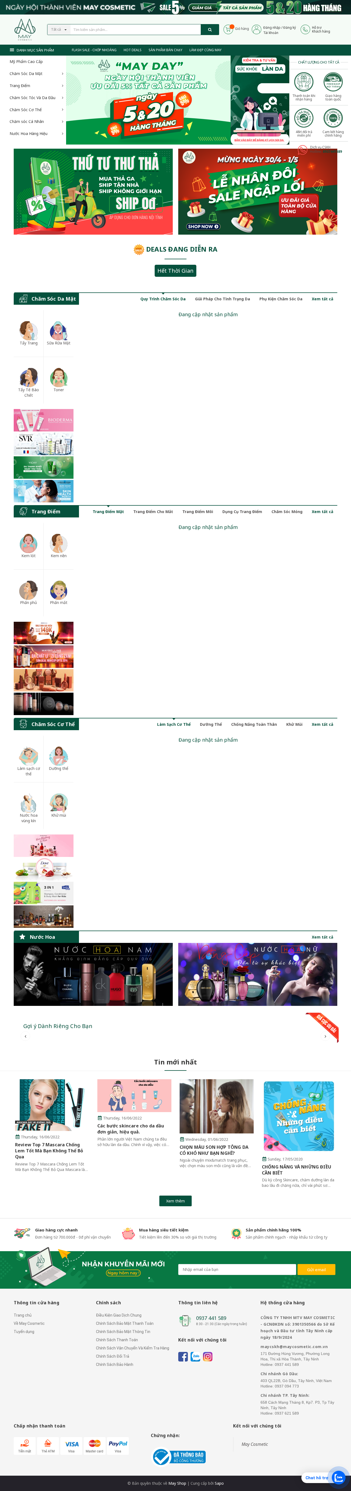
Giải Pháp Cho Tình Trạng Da (222, 298)
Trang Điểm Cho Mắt (153, 511)
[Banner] (43, 455)
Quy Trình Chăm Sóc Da (163, 298)
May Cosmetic (255, 1444)
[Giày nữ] (257, 192)
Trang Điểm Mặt (108, 511)
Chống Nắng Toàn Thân (254, 724)
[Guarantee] (178, 1456)
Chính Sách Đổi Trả (112, 1356)
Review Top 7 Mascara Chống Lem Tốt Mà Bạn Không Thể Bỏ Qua (49, 1151)
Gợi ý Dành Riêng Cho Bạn (57, 1026)
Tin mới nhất (175, 1061)
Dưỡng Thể (211, 724)
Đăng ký (289, 27)
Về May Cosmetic (29, 1323)
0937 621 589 (287, 1413)
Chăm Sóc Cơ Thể (26, 109)
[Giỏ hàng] (228, 29)
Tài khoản (270, 32)
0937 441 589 (211, 1318)
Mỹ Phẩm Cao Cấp (26, 61)
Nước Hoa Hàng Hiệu (28, 133)
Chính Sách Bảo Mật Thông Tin (123, 1331)
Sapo (219, 1483)
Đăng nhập (272, 27)
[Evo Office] (260, 99)
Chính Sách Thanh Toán (117, 1340)
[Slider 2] (148, 100)
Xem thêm (175, 1201)
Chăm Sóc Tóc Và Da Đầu (32, 97)
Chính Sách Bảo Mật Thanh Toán (125, 1323)
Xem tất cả (322, 298)
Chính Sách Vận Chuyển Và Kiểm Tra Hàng (132, 1348)
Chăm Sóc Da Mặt (26, 73)
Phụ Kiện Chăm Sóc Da (280, 298)
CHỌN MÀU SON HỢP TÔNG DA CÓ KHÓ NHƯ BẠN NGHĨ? (214, 1150)
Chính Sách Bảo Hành (114, 1364)
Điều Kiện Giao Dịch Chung (118, 1315)
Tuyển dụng (24, 1331)
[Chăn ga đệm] (257, 974)
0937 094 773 (287, 1386)
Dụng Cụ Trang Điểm (242, 511)
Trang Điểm (20, 85)
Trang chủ (23, 1315)
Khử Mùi (294, 724)
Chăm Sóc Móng (286, 511)
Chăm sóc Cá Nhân (27, 121)
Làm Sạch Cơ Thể (174, 724)
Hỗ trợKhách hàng (321, 29)
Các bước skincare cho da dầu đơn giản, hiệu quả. (130, 1129)
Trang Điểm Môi (197, 511)
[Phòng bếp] (93, 974)
